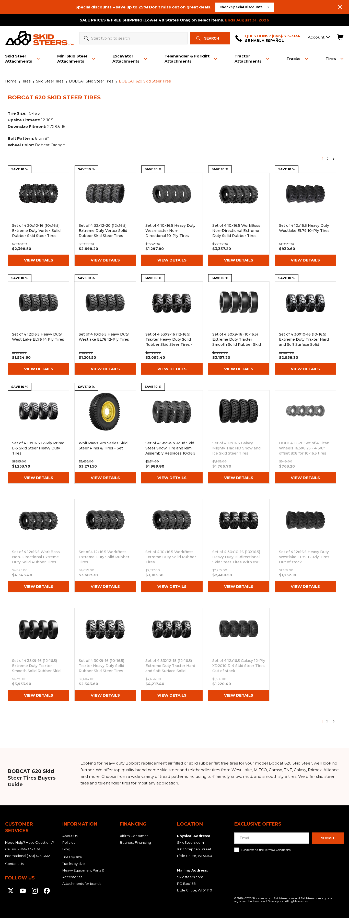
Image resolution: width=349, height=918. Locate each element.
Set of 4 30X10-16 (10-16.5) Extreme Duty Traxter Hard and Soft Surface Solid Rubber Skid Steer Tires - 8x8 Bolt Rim (305, 328)
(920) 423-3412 (38, 856)
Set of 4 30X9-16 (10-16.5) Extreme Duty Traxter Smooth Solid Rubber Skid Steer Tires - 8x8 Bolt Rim (238, 328)
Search (211, 38)
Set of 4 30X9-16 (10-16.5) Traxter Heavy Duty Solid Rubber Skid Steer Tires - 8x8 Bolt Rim (105, 654)
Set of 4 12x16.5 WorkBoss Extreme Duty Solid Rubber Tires (105, 545)
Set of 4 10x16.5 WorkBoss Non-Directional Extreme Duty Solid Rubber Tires (238, 219)
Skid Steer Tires (49, 81)
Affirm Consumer (134, 836)
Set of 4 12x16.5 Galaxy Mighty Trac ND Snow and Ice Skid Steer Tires (238, 436)
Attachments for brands (81, 883)
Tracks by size (73, 864)
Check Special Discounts (240, 7)
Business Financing (135, 842)
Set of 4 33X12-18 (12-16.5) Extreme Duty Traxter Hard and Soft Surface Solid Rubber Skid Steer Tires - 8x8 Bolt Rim (171, 654)
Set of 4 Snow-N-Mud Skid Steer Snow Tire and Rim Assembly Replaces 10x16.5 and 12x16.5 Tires (171, 436)
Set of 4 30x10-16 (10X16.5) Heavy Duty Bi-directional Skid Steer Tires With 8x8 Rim (238, 545)
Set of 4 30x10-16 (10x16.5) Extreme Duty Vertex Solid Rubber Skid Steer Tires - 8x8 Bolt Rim (38, 219)
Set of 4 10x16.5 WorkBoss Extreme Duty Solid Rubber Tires (171, 545)
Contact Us (14, 864)
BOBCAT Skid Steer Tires (91, 81)
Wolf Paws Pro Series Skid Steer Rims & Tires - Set (105, 436)
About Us (69, 836)
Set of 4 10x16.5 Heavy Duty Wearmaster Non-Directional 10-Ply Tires (171, 219)
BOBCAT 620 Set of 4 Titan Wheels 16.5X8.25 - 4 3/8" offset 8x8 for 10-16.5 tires (305, 436)
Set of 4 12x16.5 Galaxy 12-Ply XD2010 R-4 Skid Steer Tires (238, 654)
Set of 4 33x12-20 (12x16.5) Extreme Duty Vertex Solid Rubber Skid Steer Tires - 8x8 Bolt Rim (105, 219)
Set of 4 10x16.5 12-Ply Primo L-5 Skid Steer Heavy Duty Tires (38, 436)
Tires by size (72, 857)
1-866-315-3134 (28, 849)
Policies (68, 842)
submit (328, 838)
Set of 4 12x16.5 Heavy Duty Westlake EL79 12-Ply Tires (305, 545)
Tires (26, 81)
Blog (66, 849)
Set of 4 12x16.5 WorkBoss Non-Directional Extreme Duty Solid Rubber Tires (38, 545)
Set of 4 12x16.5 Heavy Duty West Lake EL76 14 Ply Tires (38, 328)
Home (11, 81)
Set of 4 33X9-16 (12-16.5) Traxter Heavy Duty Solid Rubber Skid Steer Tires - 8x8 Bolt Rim (171, 328)
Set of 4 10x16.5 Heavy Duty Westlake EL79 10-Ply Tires (305, 219)
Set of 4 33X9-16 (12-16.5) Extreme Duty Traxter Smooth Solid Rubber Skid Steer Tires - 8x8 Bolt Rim (38, 654)
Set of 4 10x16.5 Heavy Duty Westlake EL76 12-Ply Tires (105, 328)
